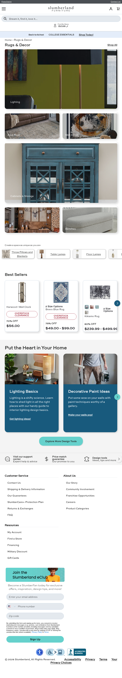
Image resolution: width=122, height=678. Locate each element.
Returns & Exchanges (20, 508)
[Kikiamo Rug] (100, 292)
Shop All (112, 45)
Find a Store (14, 538)
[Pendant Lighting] (113, 254)
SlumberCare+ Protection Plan (25, 502)
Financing (13, 545)
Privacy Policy (37, 632)
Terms (46, 632)
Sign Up (35, 639)
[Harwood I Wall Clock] (21, 292)
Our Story (72, 482)
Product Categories (77, 508)
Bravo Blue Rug (55, 309)
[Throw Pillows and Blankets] (6, 254)
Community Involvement (80, 489)
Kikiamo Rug (92, 316)
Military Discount (17, 551)
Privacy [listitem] (90, 659)
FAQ (10, 514)
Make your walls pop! (80, 415)
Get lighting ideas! (20, 419)
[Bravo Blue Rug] (61, 292)
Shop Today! (86, 34)
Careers (70, 502)
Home (8, 40)
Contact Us (14, 482)
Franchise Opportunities (80, 495)
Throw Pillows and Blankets (22, 254)
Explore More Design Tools (61, 441)
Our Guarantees (16, 495)
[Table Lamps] (41, 254)
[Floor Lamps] (77, 254)
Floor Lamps (93, 254)
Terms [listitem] (103, 659)
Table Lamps (57, 254)
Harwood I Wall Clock (18, 307)
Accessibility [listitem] (72, 659)
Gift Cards (13, 558)
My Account (14, 532)
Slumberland (22, 659)
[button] (118, 9)
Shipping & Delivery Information (26, 489)
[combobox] (61, 19)
